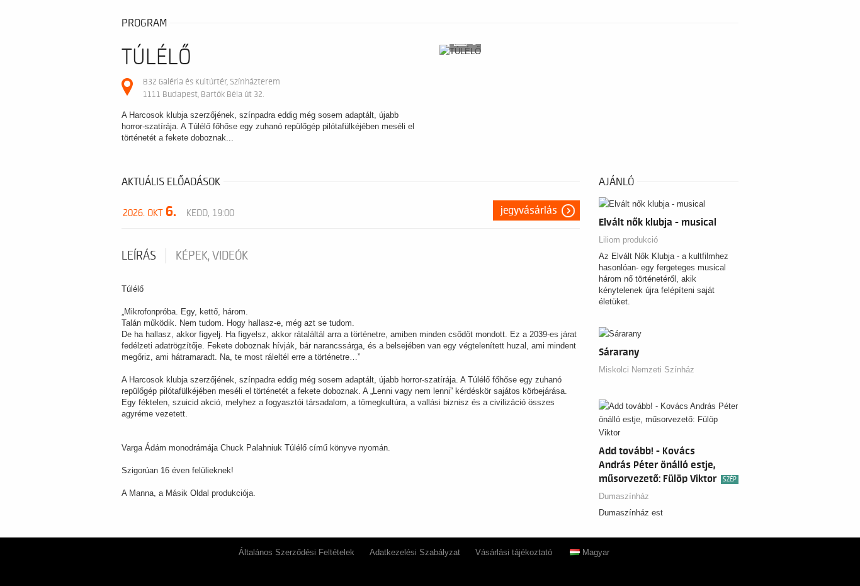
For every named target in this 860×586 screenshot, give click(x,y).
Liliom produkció (628, 239)
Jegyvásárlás (529, 210)
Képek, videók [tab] (212, 256)
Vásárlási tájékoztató (513, 552)
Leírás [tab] (139, 256)
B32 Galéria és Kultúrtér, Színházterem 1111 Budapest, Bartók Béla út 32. (211, 88)
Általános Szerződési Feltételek (296, 552)
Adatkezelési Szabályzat (415, 552)
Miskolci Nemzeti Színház (646, 369)
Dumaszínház (624, 496)
